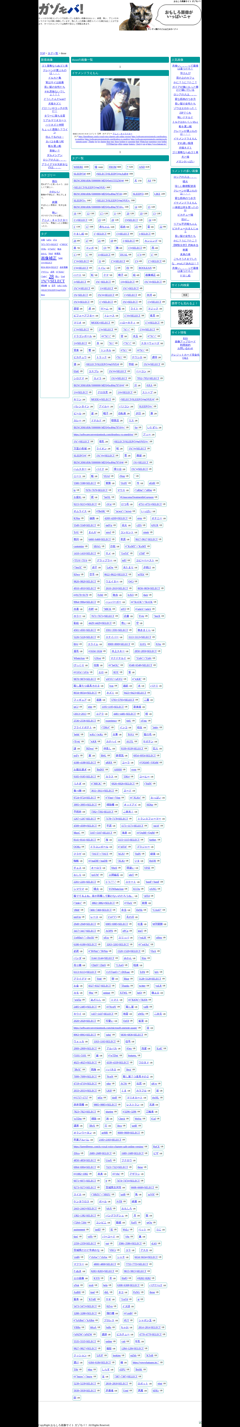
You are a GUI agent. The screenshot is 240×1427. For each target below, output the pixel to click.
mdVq (109, 525)
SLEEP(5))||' (80, 455)
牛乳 (137, 1341)
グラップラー (104, 560)
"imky (155, 727)
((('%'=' (141, 350)
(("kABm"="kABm (84, 1320)
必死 (76, 951)
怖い (54, 212)
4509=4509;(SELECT (85, 825)
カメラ (98, 378)
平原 (109, 825)
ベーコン (141, 371)
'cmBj (77, 1257)
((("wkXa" (144, 944)
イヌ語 (126, 1306)
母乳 (101, 441)
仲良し (107, 748)
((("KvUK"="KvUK (142, 602)
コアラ (100, 713)
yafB (145, 1006)
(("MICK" (96, 783)
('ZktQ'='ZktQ (98, 965)
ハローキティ (128, 322)
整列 (76, 539)
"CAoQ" (156, 910)
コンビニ (101, 1222)
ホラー (77, 616)
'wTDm (78, 1118)
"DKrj (126, 776)
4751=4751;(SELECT (150, 504)
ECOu (136, 888)
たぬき (77, 1271)
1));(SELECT (81, 392)
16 (75, 213)
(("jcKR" (137, 679)
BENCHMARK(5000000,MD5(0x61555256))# (99, 180)
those (117, 141)
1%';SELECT (81, 295)
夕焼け (147, 567)
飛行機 (110, 1313)
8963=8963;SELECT (85, 1034)
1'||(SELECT (131, 220)
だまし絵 (79, 233)
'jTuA (153, 951)
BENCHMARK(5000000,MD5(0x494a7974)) (98, 194)
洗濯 (144, 1048)
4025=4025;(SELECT (85, 1062)
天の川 (130, 917)
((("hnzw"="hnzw (83, 1376)
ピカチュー (123, 1334)
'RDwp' (90, 748)
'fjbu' (91, 992)
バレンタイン (81, 406)
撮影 (109, 1348)
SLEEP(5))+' (146, 406)
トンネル (106, 350)
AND (142, 167)
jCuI (153, 1118)
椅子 (120, 275)
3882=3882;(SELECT (103, 903)
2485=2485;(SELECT (85, 1006)
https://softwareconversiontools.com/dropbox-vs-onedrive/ (107, 139)
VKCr (112, 1250)
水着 (76, 609)
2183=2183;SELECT (110, 1139)
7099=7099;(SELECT (85, 1076)
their (137, 141)
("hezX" (78, 567)
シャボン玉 (145, 1320)
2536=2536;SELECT (85, 720)
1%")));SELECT (153, 281)
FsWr (100, 595)
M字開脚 (157, 924)
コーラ (126, 762)
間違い (131, 867)
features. (132, 144)
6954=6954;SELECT (144, 755)
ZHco (77, 1153)
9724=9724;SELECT (85, 797)
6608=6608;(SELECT (142, 1187)
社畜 (140, 924)
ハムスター (80, 469)
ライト (134, 308)
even (159, 141)
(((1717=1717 (81, 1097)
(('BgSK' (100, 511)
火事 (115, 734)
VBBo (77, 1327)
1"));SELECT (118, 261)
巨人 (155, 748)
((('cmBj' (128, 1313)
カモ (76, 992)
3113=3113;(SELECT (139, 637)
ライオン (101, 448)
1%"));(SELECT (137, 448)
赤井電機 (79, 1104)
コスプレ (94, 371)
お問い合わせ (185, 348)
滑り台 (118, 469)
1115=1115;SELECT (129, 839)
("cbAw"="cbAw (98, 1257)
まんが (92, 532)
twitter (142, 985)
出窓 (139, 1083)
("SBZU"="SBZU (101, 1194)
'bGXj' (121, 853)
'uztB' (134, 1125)
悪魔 (140, 1390)
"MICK (107, 609)
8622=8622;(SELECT (116, 574)
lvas (111, 685)
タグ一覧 (53, 53)
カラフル (141, 1090)
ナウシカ (137, 357)
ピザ (156, 1153)
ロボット (143, 1383)
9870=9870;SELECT (85, 679)
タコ (121, 1292)
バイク (100, 469)
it (141, 144)
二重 (146, 699)
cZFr (139, 525)
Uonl (125, 1390)
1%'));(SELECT (152, 364)
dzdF (114, 1097)
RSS (185, 338)
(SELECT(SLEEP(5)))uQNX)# (102, 364)
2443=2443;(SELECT (85, 1208)
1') (154, 213)
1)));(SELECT (125, 392)
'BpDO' (100, 769)
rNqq (122, 476)
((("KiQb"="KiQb (137, 999)
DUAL (124, 254)
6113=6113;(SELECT (85, 972)
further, (164, 141)
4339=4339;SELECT (117, 1062)
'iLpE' (159, 1048)
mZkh (133, 1355)
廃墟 (139, 455)
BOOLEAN (145, 267)
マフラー (79, 1264)
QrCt (131, 581)
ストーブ (147, 392)
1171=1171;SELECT (132, 825)
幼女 (139, 727)
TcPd (142, 972)
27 (87, 240)
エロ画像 (79, 1278)
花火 (124, 525)
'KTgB (149, 1355)
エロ (101, 672)
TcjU (76, 532)
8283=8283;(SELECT (102, 1271)
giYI (123, 609)
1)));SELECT (127, 281)
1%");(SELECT (139, 469)
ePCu (125, 930)
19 (141, 213)
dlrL (106, 1292)
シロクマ (79, 378)
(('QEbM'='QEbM (148, 762)
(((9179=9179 (81, 595)
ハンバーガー (113, 602)
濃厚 (76, 1125)
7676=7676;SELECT (96, 490)
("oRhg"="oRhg (143, 490)
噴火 (96, 888)
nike (108, 1083)
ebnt (160, 1383)
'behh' (77, 734)
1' (74, 226)
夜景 (152, 315)
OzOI (126, 1020)
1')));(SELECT (147, 329)
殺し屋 (130, 1006)
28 (112, 220)
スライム (93, 644)
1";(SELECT (106, 301)
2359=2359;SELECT (85, 1243)
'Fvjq (141, 616)
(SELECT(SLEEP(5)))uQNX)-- (113, 200)
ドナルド (96, 420)
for (96, 141)
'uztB (123, 1194)
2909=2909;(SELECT (85, 1048)
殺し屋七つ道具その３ (87, 685)
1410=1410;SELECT (85, 553)
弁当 (124, 910)
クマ (106, 275)
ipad (92, 1292)
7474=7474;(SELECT (128, 1180)
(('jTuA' (128, 903)
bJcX (109, 1208)
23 (99, 220)
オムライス (80, 511)
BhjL (103, 755)
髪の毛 (148, 734)
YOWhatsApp (112, 144)
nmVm (77, 917)
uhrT (131, 874)
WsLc (126, 1229)
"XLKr (121, 860)
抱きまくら (144, 630)
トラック (101, 357)
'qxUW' (95, 874)
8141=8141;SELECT (85, 839)
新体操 (137, 706)
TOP (42, 53)
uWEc (141, 1013)
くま (124, 1090)
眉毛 (76, 651)
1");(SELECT (152, 322)
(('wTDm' (113, 1055)
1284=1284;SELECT (132, 1348)
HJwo (77, 574)
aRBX (109, 762)
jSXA (149, 385)
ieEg (100, 1097)
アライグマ (80, 978)
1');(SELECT (154, 301)
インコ (124, 727)
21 (99, 240)
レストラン (133, 1104)
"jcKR (93, 741)
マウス (121, 490)
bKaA (93, 1327)
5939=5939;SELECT (85, 1390)
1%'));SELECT (82, 301)
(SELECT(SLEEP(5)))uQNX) (89, 187)
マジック (153, 308)
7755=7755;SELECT (137, 1264)
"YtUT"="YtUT (99, 853)
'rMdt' (77, 910)
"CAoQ (120, 965)
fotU (128, 720)
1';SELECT (129, 240)
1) (115, 213)
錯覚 (153, 853)
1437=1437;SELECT (102, 1013)
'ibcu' (128, 1069)
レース (94, 917)
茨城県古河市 (113, 1187)
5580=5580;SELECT (85, 483)
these (109, 141)
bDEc (156, 1390)
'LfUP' (99, 1355)
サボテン (148, 741)
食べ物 (77, 790)
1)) (104, 247)
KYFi (97, 1278)
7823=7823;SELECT (85, 1111)
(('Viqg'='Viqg (113, 797)
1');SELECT (122, 233)
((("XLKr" (135, 797)
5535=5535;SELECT (85, 1341)
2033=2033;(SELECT (85, 1090)
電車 (76, 350)
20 (128, 213)
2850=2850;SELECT (145, 651)
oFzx (106, 937)
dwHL (155, 1097)
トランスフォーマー (149, 818)
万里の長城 (80, 448)
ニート (77, 476)
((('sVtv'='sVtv (81, 672)
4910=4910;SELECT (85, 588)
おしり (77, 874)
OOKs (77, 846)
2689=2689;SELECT (100, 1153)
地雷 (125, 1013)
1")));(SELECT (132, 315)
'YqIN (138, 853)
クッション (80, 1355)
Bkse (126, 978)
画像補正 (150, 275)
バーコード (108, 1236)
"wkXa (77, 999)
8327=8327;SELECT (99, 985)
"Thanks (91, 141)
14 (136, 207)
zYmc (144, 720)
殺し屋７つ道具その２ (136, 1076)
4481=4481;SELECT (124, 713)
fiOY (116, 672)
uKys (154, 1083)
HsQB (152, 860)
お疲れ (77, 497)
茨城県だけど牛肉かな (87, 1250)
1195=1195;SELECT (113, 706)
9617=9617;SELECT (146, 539)
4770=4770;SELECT (150, 1334)
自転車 (122, 413)
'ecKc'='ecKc (96, 734)
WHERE (78, 167)
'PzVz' (131, 734)
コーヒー (144, 776)
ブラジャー (143, 846)
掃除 (93, 1118)
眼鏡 (118, 1222)
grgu (139, 518)
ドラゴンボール (83, 336)
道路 (99, 699)
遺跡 (104, 1334)
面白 (54, 181)
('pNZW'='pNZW (83, 1334)
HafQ (125, 1278)
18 (111, 240)
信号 (128, 1041)
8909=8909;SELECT (119, 644)
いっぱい (146, 511)
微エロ (155, 992)
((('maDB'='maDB (98, 860)
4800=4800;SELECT (105, 1264)
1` (87, 254)
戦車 (136, 965)
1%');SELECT (130, 301)
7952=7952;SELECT (148, 378)
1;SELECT (145, 233)
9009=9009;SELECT (129, 1132)
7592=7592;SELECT (102, 811)
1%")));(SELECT (105, 455)
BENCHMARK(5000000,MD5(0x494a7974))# (99, 462)
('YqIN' (148, 783)
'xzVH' (151, 1194)
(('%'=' (124, 350)
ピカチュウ (80, 357)
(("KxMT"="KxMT (135, 546)
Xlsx (143, 958)
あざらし (96, 999)
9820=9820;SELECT (85, 581)
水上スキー (118, 651)
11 (100, 261)
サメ (108, 553)
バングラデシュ (115, 1215)
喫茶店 (115, 420)
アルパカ (111, 1048)
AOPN (109, 930)
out (144, 144)
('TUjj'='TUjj (80, 560)
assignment (79, 1229)
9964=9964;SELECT (85, 602)
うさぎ (77, 783)
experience (153, 141)
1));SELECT (106, 288)
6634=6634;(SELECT (146, 1257)
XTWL (124, 992)
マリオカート (135, 1097)
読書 (126, 616)
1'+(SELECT (81, 220)
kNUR (154, 525)
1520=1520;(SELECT (129, 951)
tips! (112, 141)
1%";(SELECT (81, 441)
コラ (128, 1250)
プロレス (109, 1320)
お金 (76, 985)
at (146, 144)
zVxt (109, 504)
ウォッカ (79, 1041)
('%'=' (119, 357)
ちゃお (125, 1327)
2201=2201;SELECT (85, 881)
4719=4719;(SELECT (85, 1083)
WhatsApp (144, 141)
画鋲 (125, 685)
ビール (77, 413)
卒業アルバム (81, 1139)
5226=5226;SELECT (85, 637)
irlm (90, 706)
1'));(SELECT (106, 329)
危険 (93, 1069)
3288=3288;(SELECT (85, 1313)
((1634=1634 (95, 651)
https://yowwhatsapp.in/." (157, 144)
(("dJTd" (122, 846)
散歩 (115, 595)
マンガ (90, 247)
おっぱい (156, 797)
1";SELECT (100, 233)
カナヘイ (111, 741)
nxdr (91, 1285)
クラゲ (77, 853)
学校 (131, 364)
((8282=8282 (144, 1278)
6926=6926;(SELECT (123, 783)
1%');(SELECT (119, 378)
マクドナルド (118, 658)
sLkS (154, 1243)
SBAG (97, 546)
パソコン (124, 406)
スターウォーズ (150, 343)
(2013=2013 (80, 713)
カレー (77, 420)
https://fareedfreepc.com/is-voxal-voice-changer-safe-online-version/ (105, 136)
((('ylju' (116, 1173)
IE (112, 1229)
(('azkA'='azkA (143, 609)
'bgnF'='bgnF (152, 881)
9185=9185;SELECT (85, 776)
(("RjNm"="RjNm (98, 951)
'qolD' (98, 1229)
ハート (77, 275)
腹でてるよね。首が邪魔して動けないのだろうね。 (104, 896)
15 (149, 207)
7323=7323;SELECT (117, 1167)
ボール (103, 1201)
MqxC (77, 832)
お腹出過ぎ (80, 769)
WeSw (138, 1118)
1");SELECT (155, 261)
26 (75, 240)
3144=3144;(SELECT (102, 958)
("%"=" (127, 343)
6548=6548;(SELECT (140, 665)
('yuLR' (142, 937)
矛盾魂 (109, 1390)
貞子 (94, 567)
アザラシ (134, 1173)
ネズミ (110, 692)
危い (124, 623)
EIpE (76, 371)
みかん (128, 958)
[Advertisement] (120, 42)
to (126, 141)
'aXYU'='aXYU (114, 679)
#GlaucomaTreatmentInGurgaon (137, 497)
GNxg (97, 658)
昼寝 (76, 308)
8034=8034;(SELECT (85, 692)
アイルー (104, 406)
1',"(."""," (111, 881)
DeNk (139, 910)
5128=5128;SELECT (150, 978)
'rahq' (108, 1034)
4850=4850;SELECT (85, 1160)
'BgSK (138, 1369)
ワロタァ (143, 1062)
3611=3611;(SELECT (102, 790)
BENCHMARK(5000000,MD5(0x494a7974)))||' (99, 385)
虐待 (154, 357)
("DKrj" (106, 727)
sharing (103, 141)
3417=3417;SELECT (85, 930)
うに (158, 1229)
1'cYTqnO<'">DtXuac (118, 972)
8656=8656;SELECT (149, 588)
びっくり (79, 665)
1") (101, 213)
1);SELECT (104, 254)
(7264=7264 (80, 1222)
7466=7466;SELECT (100, 910)
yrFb (90, 1236)
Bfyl (76, 644)
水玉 (135, 336)
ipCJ (76, 706)
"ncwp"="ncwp (123, 511)
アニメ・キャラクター (122, 134)
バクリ (154, 685)
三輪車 (150, 1111)
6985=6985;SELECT (117, 924)
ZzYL (143, 644)
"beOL (107, 497)
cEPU (122, 1369)
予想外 (77, 811)
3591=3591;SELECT (117, 630)
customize (132, 141)
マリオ (77, 322)
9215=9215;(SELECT (85, 504)
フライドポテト (83, 727)
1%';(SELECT (140, 462)
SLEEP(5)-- (80, 200)
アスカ (144, 1250)
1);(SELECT (80, 343)
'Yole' (99, 978)
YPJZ (147, 867)
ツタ (137, 860)
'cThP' (142, 553)
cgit (123, 1341)
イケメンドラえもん (85, 73)
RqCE (156, 1146)
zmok (146, 532)
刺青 (144, 903)
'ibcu (119, 1125)
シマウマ (79, 888)
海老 (124, 832)
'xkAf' (156, 825)
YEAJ (106, 476)
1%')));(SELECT (117, 371)
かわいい (54, 191)
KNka (77, 518)
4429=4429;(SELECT (100, 623)
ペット (142, 1229)
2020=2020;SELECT (85, 1020)
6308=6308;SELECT (128, 1285)
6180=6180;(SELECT (85, 944)
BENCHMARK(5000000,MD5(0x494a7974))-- (99, 207)
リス (131, 420)
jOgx (129, 1048)
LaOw (110, 567)
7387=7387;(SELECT (125, 1376)
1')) (136, 261)
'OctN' (123, 483)
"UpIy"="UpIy (144, 658)
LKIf (109, 1090)
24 (150, 220)
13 (88, 213)
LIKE (157, 194)
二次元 (158, 1013)
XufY (134, 1222)
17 (87, 226)
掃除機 (110, 804)
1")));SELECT (81, 261)
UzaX (109, 1160)
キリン (77, 399)
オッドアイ (130, 804)
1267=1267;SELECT (85, 818)
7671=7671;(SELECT (102, 616)
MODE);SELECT (100, 322)
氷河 (149, 295)
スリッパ (124, 937)
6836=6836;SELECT (132, 1034)
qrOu (149, 1222)
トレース (109, 315)
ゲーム (105, 308)
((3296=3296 (129, 1111)
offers (120, 144)
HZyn (109, 1306)
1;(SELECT (80, 281)
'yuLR (158, 985)
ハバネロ (111, 1069)
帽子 (106, 413)
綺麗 (134, 1201)
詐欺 (113, 546)
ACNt (123, 1083)
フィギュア (80, 699)
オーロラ (96, 867)
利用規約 (185, 345)
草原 (123, 539)
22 (161, 226)
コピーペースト (145, 560)
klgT (140, 930)
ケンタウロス (81, 1201)
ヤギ (108, 1299)
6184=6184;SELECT (99, 1362)
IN (127, 267)
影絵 (76, 623)
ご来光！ (128, 811)
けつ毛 (125, 504)
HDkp (150, 804)
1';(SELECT (130, 295)
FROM (112, 167)
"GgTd (124, 1299)
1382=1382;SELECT (85, 1215)
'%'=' (111, 343)
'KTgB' (92, 1299)
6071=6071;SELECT (85, 1180)
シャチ (121, 1257)
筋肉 (123, 226)
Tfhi (76, 1369)
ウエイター (112, 581)
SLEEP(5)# (80, 173)
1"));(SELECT (81, 329)
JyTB (119, 1201)
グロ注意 (102, 392)
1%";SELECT (103, 281)
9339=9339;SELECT (132, 748)
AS (149, 180)
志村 (91, 609)
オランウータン (83, 1132)
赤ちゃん (104, 226)
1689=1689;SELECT (132, 1153)
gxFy (76, 755)
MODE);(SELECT (101, 399)
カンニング (151, 240)
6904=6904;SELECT (85, 1167)
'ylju (127, 1236)
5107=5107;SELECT (101, 832)
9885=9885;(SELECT (105, 1104)
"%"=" (126, 329)
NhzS (114, 867)
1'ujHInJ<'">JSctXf (84, 937)
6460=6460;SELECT (99, 539)
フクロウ (126, 1160)
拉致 (96, 665)
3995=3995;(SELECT (85, 804)
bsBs (108, 1327)
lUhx (158, 644)
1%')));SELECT (106, 295)
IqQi (139, 992)
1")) (139, 254)
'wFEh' (140, 574)
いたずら (152, 427)
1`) (75, 254)
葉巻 (76, 1299)
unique (125, 144)
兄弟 (151, 1104)
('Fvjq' (77, 741)
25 (136, 226)
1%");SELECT (131, 288)
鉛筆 (141, 1020)
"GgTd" (124, 553)
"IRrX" (77, 1069)
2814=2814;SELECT (149, 1327)
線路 (92, 518)
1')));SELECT (81, 267)
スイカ (77, 1194)
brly (157, 972)
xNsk (76, 1285)
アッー (147, 434)
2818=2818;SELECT (117, 1383)
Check (138, 144)
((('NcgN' (111, 1006)
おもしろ (126, 1208)
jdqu (90, 1369)
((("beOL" (114, 665)
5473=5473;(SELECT (85, 1306)
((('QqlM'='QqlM (146, 832)
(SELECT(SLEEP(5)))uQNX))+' (131, 441)
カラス (109, 776)
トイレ (102, 267)
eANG (153, 888)
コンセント (127, 532)
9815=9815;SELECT (135, 1271)
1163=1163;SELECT (105, 1041)
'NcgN (109, 1076)
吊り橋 (77, 965)
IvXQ (131, 595)
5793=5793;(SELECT (122, 699)
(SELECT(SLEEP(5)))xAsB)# (112, 173)
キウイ (77, 1013)
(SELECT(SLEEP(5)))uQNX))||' (138, 399)
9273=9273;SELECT (85, 1187)
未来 (100, 1173)
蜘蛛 (76, 860)
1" (152, 254)
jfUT (126, 1320)
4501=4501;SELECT (85, 630)
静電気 (120, 755)
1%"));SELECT (82, 288)
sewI (108, 532)
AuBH (77, 1292)
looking (122, 141)
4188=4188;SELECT (85, 762)
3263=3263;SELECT (117, 944)
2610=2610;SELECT (117, 588)
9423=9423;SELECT (135, 692)
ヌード (127, 790)
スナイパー (112, 637)
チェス (77, 867)
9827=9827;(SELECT (85, 1348)
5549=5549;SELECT (85, 525)
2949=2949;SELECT (85, 924)
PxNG (136, 1292)
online (109, 1341)
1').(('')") (112, 917)
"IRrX (91, 1125)
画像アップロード (185, 341)
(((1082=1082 (81, 1173)
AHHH (118, 769)
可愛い (109, 1020)
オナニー (157, 518)
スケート (131, 881)
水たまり (128, 567)
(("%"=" (152, 336)
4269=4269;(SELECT (116, 518)
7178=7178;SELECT (117, 818)
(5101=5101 (80, 1055)
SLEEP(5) (138, 194)
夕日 (138, 413)
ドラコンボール (99, 846)
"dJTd (146, 896)
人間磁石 (114, 874)
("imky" (78, 903)
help (105, 1285)
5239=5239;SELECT (85, 1383)
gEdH (152, 483)
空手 (92, 574)
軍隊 (108, 483)
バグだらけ (155, 1285)
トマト (115, 999)
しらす (106, 1369)
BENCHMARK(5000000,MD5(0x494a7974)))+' (99, 427)
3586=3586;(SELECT (130, 1243)
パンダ (77, 958)
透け (76, 1362)
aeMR (105, 1132)
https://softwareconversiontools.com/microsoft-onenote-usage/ (105, 1027)
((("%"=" (106, 336)
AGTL (129, 741)
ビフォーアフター (84, 315)
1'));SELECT (135, 247)
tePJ (124, 560)
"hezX (157, 616)
